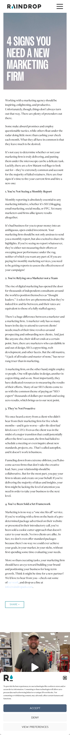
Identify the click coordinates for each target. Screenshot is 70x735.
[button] (65, 678)
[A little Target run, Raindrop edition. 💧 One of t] (35, 667)
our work (13, 582)
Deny (35, 717)
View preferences (35, 727)
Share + (15, 604)
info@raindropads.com (19, 587)
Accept (35, 708)
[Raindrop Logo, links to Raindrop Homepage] (24, 6)
